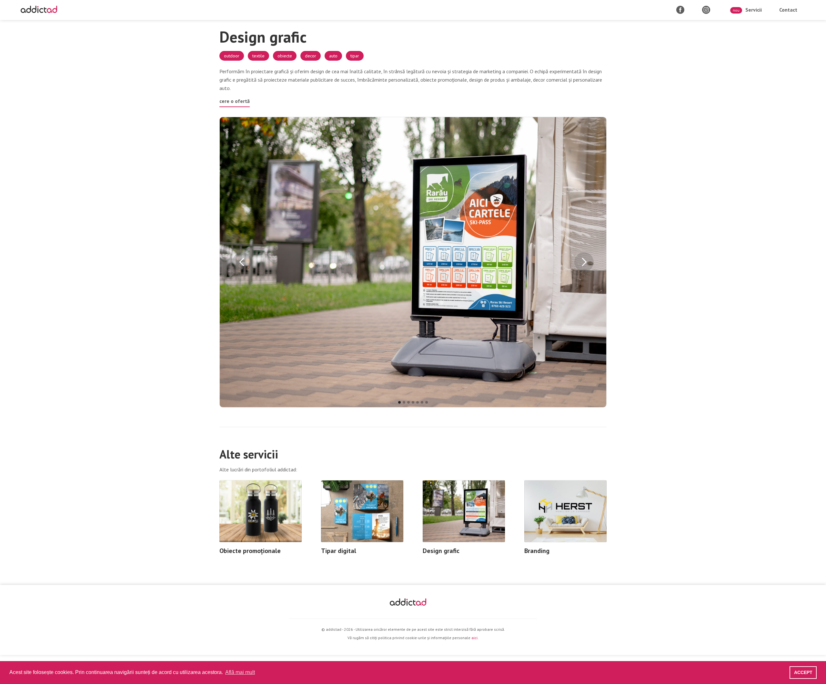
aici (474, 637)
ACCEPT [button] (803, 672)
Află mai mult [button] (240, 672)
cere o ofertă (234, 101)
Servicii (747, 9)
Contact (788, 9)
